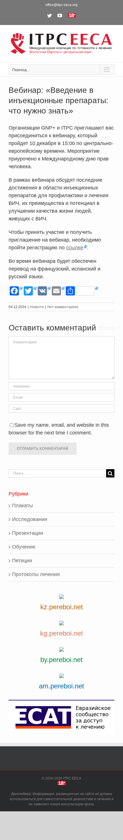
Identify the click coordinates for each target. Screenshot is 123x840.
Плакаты (22, 505)
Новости (37, 307)
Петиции (22, 560)
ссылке (74, 247)
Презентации (27, 533)
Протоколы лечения (36, 574)
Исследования (29, 519)
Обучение (23, 547)
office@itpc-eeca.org (61, 5)
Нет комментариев (62, 307)
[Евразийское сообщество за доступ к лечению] (61, 717)
